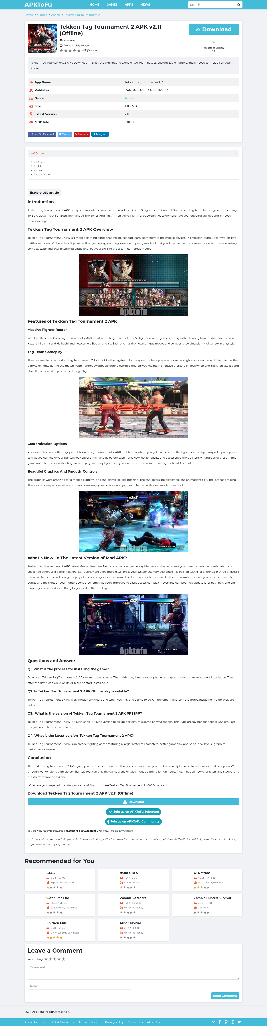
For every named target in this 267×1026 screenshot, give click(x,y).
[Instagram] (232, 1022)
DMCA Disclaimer (62, 1022)
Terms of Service (90, 1022)
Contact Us (135, 1022)
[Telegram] (213, 1022)
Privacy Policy (114, 1022)
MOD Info (37, 153)
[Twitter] (239, 1022)
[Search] (238, 4)
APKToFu (38, 4)
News (145, 4)
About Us (153, 1022)
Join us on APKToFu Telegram (136, 811)
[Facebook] (219, 1022)
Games (112, 4)
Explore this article (44, 192)
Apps (129, 4)
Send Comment (225, 995)
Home (94, 4)
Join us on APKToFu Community (135, 821)
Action (129, 98)
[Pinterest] (226, 1022)
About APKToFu (35, 1022)
